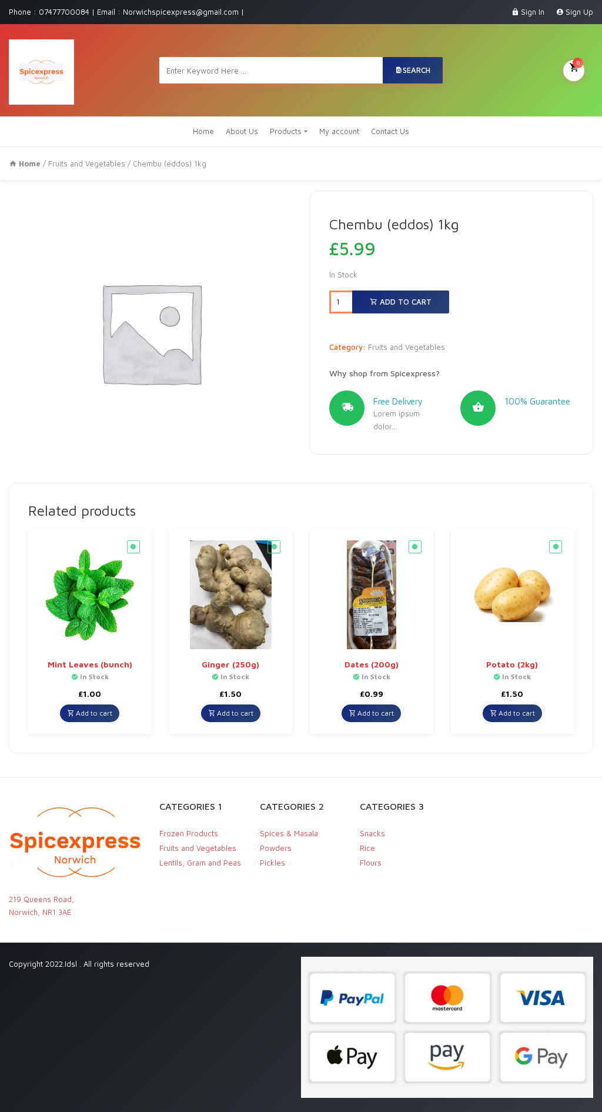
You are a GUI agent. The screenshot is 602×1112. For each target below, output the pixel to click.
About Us (242, 131)
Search (416, 70)
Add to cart (404, 301)
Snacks (372, 833)
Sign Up (579, 11)
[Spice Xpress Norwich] (41, 70)
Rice (367, 848)
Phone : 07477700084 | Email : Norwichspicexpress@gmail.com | (126, 11)
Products (286, 131)
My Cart (578, 62)
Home (203, 131)
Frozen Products (188, 833)
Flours (371, 862)
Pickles (272, 862)
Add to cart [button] (93, 713)
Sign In (532, 11)
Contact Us (390, 131)
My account (339, 131)
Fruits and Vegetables (86, 163)
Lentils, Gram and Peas (200, 862)
